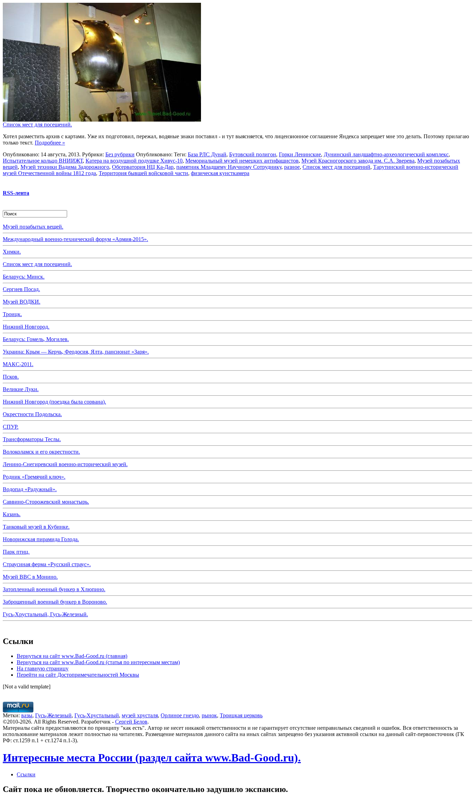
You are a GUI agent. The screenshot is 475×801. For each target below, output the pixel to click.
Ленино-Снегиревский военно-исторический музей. (65, 464)
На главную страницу (43, 668)
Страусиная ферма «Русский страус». (47, 564)
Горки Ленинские (300, 154)
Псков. (11, 377)
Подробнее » (50, 143)
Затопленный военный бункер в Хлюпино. (54, 589)
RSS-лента (16, 193)
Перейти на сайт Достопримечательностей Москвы (78, 675)
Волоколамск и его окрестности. (41, 452)
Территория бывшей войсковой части (143, 173)
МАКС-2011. (18, 364)
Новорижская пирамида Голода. (41, 539)
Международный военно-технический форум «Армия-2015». (75, 239)
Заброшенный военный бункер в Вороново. (55, 602)
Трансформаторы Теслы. (32, 439)
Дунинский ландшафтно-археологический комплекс (386, 154)
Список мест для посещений (336, 167)
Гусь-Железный (53, 715)
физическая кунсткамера (220, 173)
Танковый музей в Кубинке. (36, 527)
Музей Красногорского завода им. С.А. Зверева (357, 161)
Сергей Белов (131, 722)
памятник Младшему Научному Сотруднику (228, 167)
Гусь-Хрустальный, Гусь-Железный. (45, 614)
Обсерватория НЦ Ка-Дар (143, 167)
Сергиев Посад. (21, 289)
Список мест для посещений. (37, 124)
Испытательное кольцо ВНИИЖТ (43, 161)
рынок (209, 715)
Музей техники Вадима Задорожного (65, 167)
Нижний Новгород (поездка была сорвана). (54, 402)
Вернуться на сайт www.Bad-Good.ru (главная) (72, 656)
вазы (26, 715)
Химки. (12, 252)
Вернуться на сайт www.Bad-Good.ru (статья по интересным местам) (98, 662)
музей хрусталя (140, 715)
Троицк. (12, 314)
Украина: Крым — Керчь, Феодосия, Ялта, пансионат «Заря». (76, 352)
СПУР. (10, 427)
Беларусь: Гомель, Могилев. (36, 339)
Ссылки (26, 774)
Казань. (12, 514)
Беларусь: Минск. (24, 277)
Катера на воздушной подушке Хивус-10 (134, 161)
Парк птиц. (16, 552)
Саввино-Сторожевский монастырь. (46, 502)
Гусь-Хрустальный (96, 715)
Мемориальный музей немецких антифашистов (242, 161)
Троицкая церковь (241, 715)
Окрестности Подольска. (32, 414)
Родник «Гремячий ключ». (34, 477)
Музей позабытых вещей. (33, 227)
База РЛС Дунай (207, 154)
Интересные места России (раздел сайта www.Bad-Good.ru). (152, 757)
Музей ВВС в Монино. (30, 577)
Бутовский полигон (252, 154)
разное (292, 167)
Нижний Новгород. (26, 327)
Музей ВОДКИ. (21, 302)
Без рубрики (120, 154)
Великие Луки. (21, 389)
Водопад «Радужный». (30, 489)
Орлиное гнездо (180, 715)
